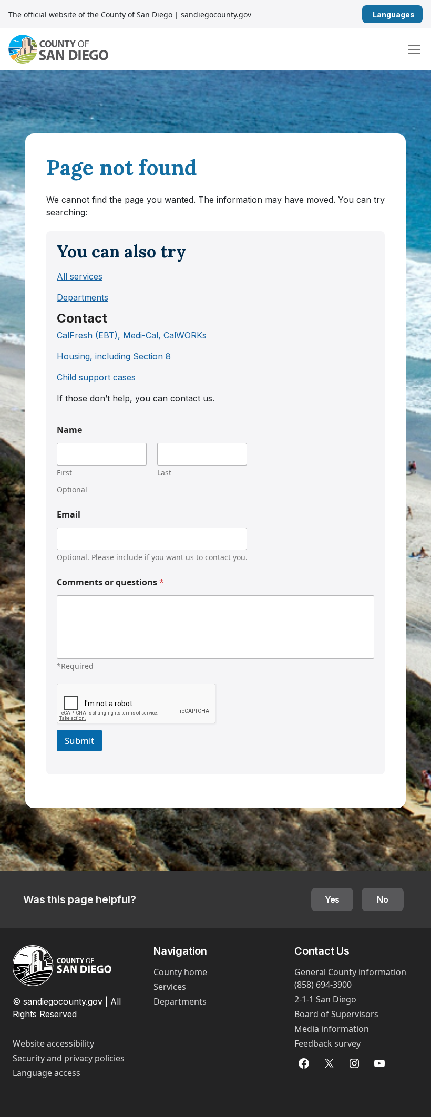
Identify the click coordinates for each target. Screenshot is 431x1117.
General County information (350, 972)
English (419, 14)
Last (164, 472)
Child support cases (96, 377)
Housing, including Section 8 (114, 356)
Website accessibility (53, 1043)
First (64, 472)
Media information (331, 1029)
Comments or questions (110, 582)
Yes (332, 899)
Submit (79, 741)
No (382, 899)
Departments (82, 297)
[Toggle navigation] (414, 49)
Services (169, 986)
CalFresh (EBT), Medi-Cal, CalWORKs (132, 335)
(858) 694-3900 (323, 984)
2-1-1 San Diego (325, 999)
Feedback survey (327, 1043)
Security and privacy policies (69, 1058)
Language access (46, 1073)
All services (79, 276)
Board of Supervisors (336, 1014)
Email (68, 515)
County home (180, 972)
